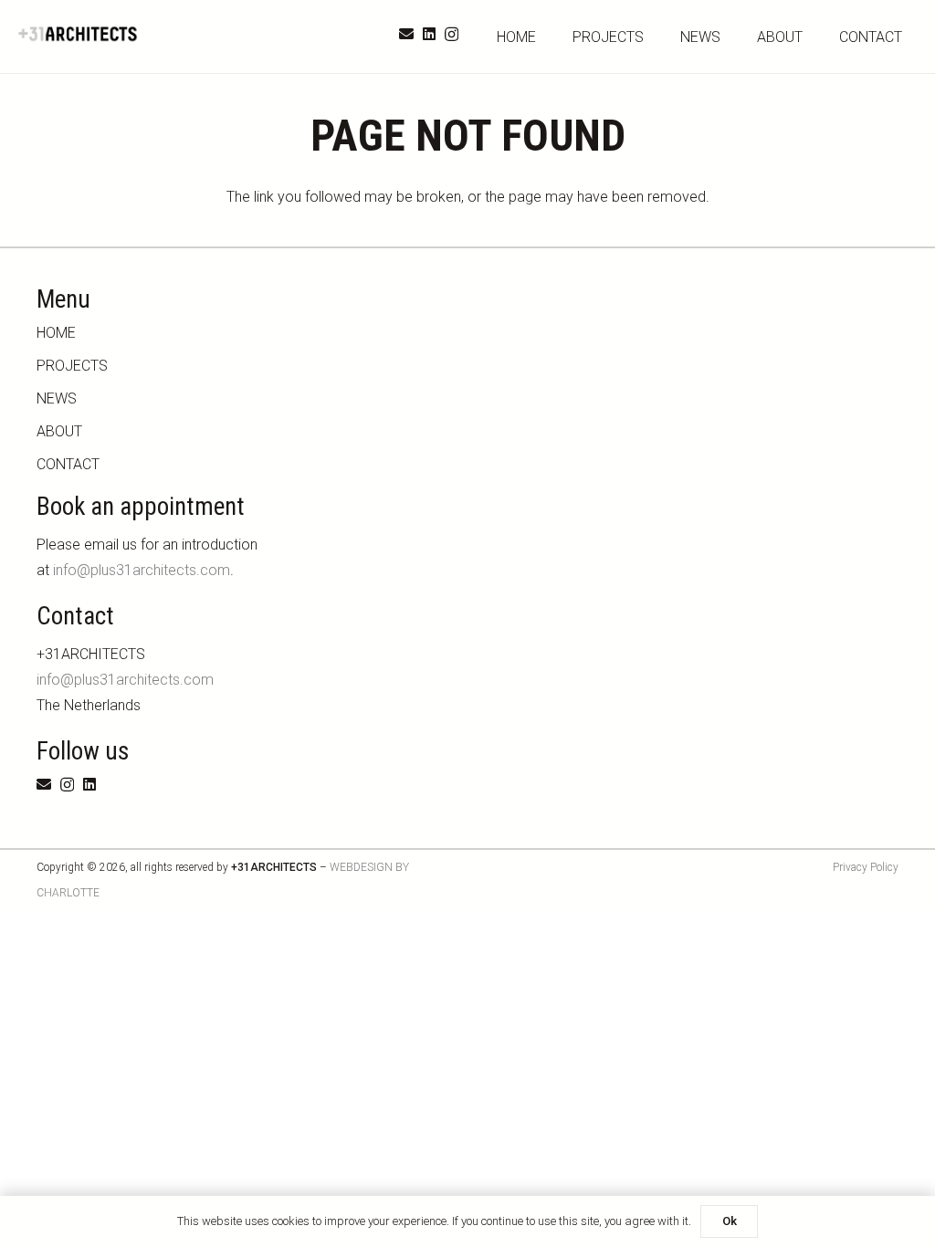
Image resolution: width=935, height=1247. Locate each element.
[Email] (406, 33)
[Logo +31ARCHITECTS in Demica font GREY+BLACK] (78, 34)
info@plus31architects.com (141, 570)
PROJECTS (72, 365)
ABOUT (59, 431)
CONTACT (68, 464)
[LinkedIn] (429, 33)
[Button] (894, 1146)
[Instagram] (451, 34)
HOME (56, 332)
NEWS (57, 398)
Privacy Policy (865, 867)
